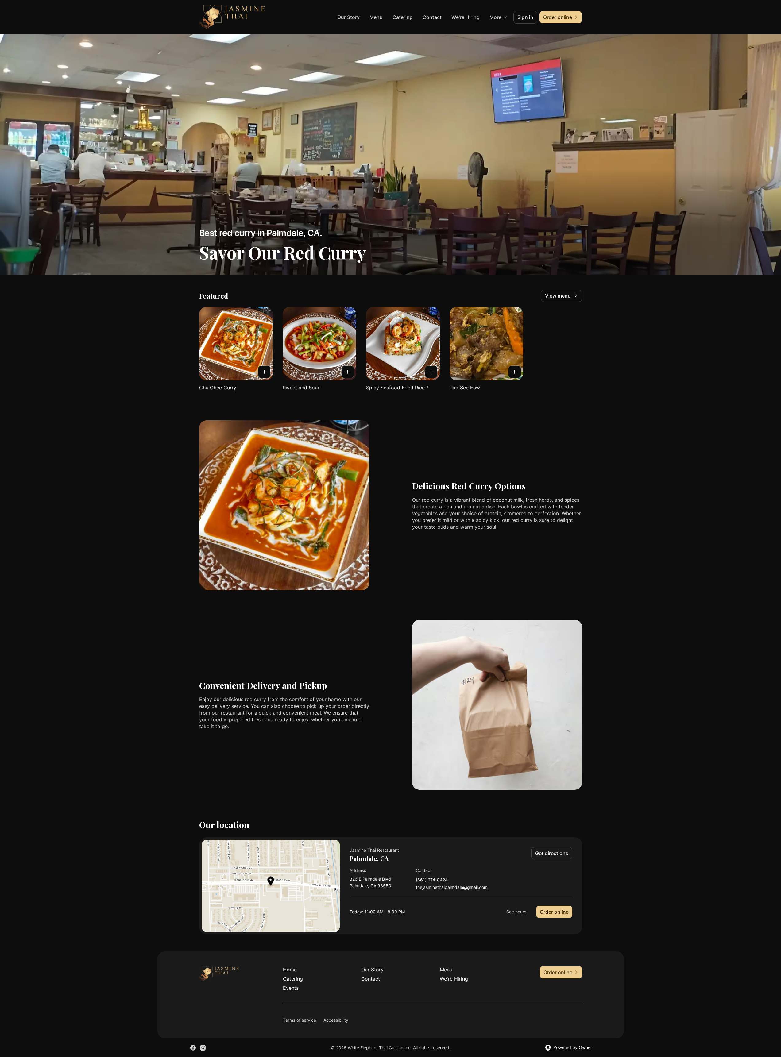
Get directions (551, 853)
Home (290, 969)
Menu (376, 17)
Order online (554, 912)
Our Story (348, 17)
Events (291, 988)
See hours (516, 911)
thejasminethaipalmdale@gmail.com (452, 887)
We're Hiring (465, 17)
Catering (402, 17)
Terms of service (299, 1020)
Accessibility (335, 1020)
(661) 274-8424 (432, 880)
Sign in (525, 17)
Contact (432, 17)
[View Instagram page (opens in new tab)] (203, 1047)
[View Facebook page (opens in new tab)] (193, 1047)
